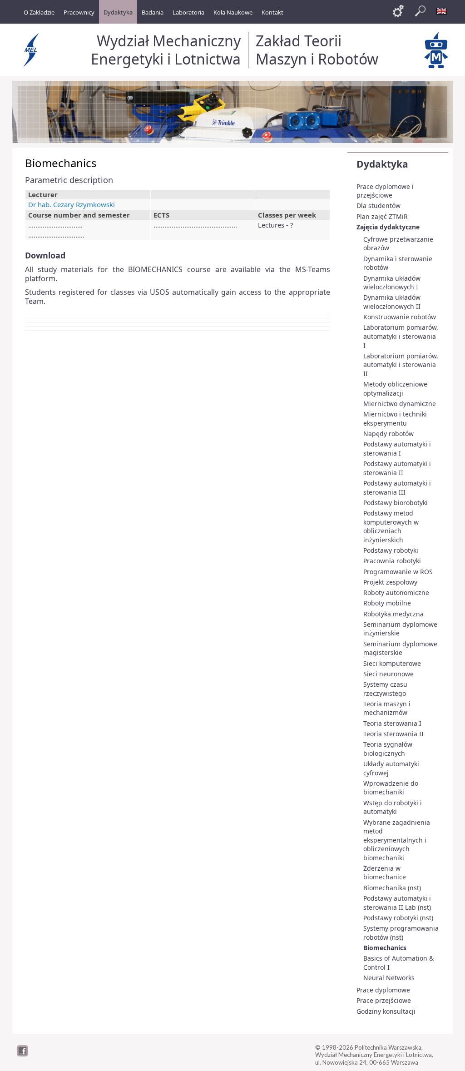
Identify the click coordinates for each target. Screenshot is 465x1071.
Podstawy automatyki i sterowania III (397, 487)
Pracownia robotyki (392, 560)
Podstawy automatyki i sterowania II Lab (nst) (397, 903)
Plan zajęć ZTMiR (382, 216)
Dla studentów (378, 205)
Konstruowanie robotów (399, 316)
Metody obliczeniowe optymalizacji (395, 388)
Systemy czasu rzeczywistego (385, 689)
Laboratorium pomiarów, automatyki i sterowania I (400, 336)
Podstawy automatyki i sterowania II (397, 468)
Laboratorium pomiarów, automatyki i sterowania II (400, 365)
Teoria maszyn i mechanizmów (387, 708)
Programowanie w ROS (398, 571)
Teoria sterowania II (393, 733)
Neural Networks (389, 977)
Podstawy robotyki (390, 550)
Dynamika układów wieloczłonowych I (391, 283)
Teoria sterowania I (392, 723)
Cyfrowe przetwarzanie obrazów (398, 244)
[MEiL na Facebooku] (22, 1054)
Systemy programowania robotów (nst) (401, 933)
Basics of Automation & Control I (398, 963)
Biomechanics (384, 947)
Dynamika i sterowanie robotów (397, 263)
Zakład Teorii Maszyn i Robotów (317, 50)
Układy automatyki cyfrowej (391, 768)
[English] (442, 11)
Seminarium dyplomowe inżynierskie (400, 629)
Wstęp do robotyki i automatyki (392, 807)
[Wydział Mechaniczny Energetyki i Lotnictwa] (32, 50)
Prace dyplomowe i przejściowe (385, 191)
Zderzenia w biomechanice (384, 873)
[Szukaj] (420, 11)
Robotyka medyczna (393, 614)
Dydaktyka (382, 164)
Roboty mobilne (387, 603)
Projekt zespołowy (390, 582)
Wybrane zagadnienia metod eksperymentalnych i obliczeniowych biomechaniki (396, 840)
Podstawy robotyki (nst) (398, 917)
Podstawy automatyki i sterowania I (397, 448)
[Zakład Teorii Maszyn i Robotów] (436, 50)
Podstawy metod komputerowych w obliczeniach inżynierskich (391, 526)
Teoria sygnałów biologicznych (387, 749)
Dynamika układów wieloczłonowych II (391, 302)
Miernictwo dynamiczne (399, 403)
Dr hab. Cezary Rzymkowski (71, 204)
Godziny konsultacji (386, 1011)
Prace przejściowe (383, 1000)
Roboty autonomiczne (396, 592)
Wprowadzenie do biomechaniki (390, 788)
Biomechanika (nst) (392, 887)
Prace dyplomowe (383, 990)
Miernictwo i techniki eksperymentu (395, 418)
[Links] (398, 11)
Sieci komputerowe (392, 663)
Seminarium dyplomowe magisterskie (400, 648)
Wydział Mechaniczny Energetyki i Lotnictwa (166, 50)
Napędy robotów (388, 433)
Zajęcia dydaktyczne (388, 227)
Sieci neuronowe (388, 673)
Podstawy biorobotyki (395, 502)
